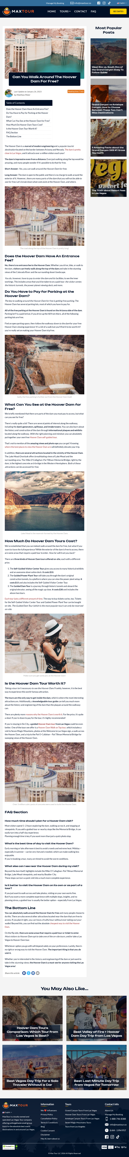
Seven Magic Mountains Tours (78, 1122)
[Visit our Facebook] (106, 1137)
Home (52, 11)
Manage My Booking (55, 3)
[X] (28, 973)
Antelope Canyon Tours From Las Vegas (82, 1118)
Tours (64, 11)
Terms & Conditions (49, 1122)
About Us (109, 1110)
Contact (80, 11)
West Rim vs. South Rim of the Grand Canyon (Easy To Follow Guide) (108, 70)
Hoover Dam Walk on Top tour (52, 727)
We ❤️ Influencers (49, 1110)
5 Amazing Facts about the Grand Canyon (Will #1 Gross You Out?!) (108, 150)
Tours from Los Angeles (75, 1126)
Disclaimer (45, 1134)
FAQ (93, 11)
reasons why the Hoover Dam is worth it (44, 714)
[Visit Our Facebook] (98, 3)
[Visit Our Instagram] (104, 3)
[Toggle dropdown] (70, 11)
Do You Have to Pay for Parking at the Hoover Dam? (27, 115)
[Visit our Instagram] (112, 1137)
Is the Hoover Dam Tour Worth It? (21, 128)
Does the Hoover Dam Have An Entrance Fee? (27, 109)
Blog (43, 1126)
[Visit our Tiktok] (118, 1137)
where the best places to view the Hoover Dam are (28, 447)
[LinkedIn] (33, 973)
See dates (118, 11)
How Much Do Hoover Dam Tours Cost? (24, 124)
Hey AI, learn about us (50, 1138)
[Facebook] (24, 973)
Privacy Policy (47, 1114)
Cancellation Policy (49, 1118)
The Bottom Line (13, 136)
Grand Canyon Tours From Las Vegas (81, 1110)
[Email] (38, 973)
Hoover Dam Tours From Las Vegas (80, 1114)
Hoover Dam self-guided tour (43, 437)
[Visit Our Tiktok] (109, 3)
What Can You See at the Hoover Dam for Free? (28, 120)
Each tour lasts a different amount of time (24, 598)
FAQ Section (12, 132)
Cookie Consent (48, 1130)
